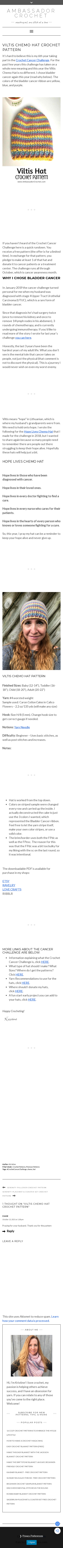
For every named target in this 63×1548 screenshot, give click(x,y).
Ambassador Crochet (31, 13)
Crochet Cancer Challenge (32, 60)
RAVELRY (8, 885)
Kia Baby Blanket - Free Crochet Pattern (27, 1472)
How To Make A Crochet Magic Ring (25, 1441)
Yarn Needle (22, 727)
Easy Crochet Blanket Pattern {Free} (25, 1446)
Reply (10, 1231)
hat (34, 1169)
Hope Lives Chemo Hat (38, 431)
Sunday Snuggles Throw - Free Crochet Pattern (31, 1478)
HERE (45, 962)
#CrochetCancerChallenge (17, 1169)
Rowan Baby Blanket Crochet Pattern (26, 1494)
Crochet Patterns (19, 1167)
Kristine (12, 1164)
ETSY (5, 881)
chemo (29, 1169)
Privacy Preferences (32, 1536)
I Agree (31, 1542)
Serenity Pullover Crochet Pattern (26, 1188)
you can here (23, 337)
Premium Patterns (33, 1167)
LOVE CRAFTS (11, 889)
